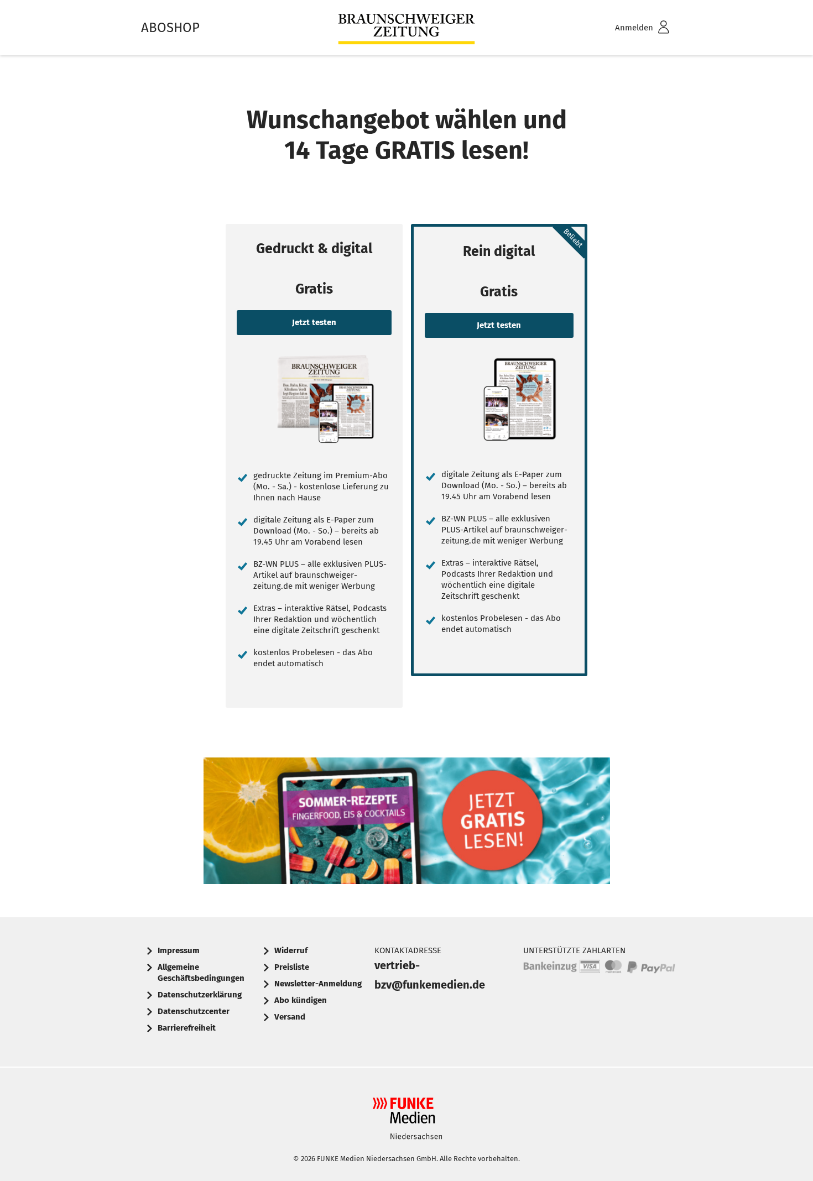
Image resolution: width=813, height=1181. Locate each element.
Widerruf (291, 950)
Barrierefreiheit (187, 1028)
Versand (289, 1017)
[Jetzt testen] (314, 399)
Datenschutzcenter (194, 1011)
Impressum (179, 950)
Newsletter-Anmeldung (318, 984)
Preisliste (291, 967)
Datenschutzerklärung (200, 995)
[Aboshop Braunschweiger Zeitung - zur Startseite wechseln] (406, 27)
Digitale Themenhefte (407, 823)
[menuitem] (627, 28)
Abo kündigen (300, 1000)
